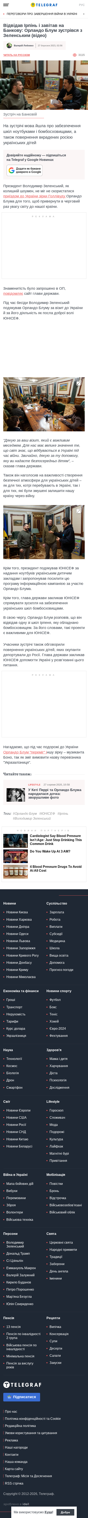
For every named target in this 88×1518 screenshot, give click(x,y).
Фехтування (59, 1035)
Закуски (55, 1362)
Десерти (56, 1348)
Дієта (54, 1073)
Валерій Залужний (20, 1275)
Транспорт (14, 1007)
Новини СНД (16, 1132)
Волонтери (14, 1212)
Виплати (56, 926)
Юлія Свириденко (19, 1304)
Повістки (56, 1183)
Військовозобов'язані (66, 1205)
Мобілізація (55, 1174)
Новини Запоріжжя (20, 948)
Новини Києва (17, 912)
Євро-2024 (58, 1028)
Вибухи (11, 1191)
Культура (56, 1139)
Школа (55, 948)
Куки (48, 1512)
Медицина (57, 941)
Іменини (56, 1278)
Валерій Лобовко (24, 45)
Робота (55, 919)
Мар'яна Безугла (19, 1296)
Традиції (56, 1257)
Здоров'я (53, 1050)
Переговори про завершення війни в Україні (42, 14)
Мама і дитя (59, 1059)
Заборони (57, 1264)
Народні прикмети (63, 1249)
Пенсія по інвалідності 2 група (23, 1336)
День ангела (59, 1271)
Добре (65, 1512)
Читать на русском (16, 55)
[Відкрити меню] (6, 4)
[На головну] (44, 4)
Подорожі (57, 1132)
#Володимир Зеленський (32, 818)
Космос (11, 1066)
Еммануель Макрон (21, 1268)
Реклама (11, 1440)
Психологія (58, 1080)
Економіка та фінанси (21, 991)
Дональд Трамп (18, 1253)
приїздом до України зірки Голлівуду (34, 196)
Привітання (58, 1160)
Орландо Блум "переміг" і (25, 752)
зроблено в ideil (16, 1504)
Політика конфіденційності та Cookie (33, 1418)
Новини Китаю (17, 1139)
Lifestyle (34, 784)
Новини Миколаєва (21, 977)
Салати (55, 1355)
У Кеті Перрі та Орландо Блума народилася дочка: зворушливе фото (54, 793)
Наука (8, 1050)
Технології (14, 1059)
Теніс (54, 1014)
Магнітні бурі (59, 1153)
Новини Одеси (17, 934)
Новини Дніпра (17, 926)
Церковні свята (61, 1242)
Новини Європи (18, 1110)
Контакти (11, 1454)
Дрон (10, 1080)
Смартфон (14, 1087)
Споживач (57, 1117)
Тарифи (12, 1021)
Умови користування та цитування (31, 1433)
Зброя (11, 1205)
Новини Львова (18, 941)
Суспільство (56, 903)
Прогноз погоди (61, 970)
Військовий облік (62, 1212)
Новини (9, 903)
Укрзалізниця (16, 1035)
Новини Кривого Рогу (22, 955)
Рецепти (53, 1318)
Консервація (59, 1334)
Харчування (59, 1066)
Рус (82, 5)
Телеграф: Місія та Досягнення (28, 1476)
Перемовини (16, 1198)
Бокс (53, 1007)
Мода (54, 1124)
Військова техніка (19, 1219)
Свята (51, 1233)
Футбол (55, 1000)
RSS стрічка (14, 1483)
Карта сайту (14, 1469)
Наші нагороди (16, 1447)
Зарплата (57, 912)
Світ (6, 1101)
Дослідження (59, 1087)
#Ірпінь (63, 813)
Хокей (54, 1021)
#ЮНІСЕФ (47, 813)
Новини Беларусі (19, 1146)
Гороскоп (56, 1110)
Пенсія (8, 1318)
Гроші (10, 1000)
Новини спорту (58, 991)
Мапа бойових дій (19, 1183)
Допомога (57, 962)
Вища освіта (59, 955)
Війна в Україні (15, 1174)
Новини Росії (16, 1124)
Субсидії (56, 934)
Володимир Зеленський (15, 1244)
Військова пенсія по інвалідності (21, 1347)
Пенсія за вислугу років (19, 1365)
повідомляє (13, 294)
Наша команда (16, 1461)
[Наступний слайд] (84, 14)
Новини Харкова (19, 919)
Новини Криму (17, 970)
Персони (10, 1233)
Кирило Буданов (18, 1282)
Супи (53, 1341)
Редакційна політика (20, 1426)
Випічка (55, 1327)
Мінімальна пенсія (20, 1356)
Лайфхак (56, 1146)
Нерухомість (15, 1014)
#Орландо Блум (25, 813)
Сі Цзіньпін (14, 1260)
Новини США (16, 1117)
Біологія (12, 1073)
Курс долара (15, 1028)
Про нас (11, 1411)
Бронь (54, 1191)
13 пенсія (13, 1327)
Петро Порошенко (20, 1289)
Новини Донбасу (19, 962)
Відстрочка (58, 1198)
